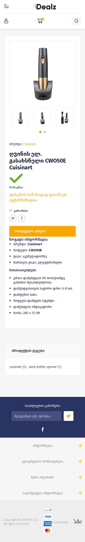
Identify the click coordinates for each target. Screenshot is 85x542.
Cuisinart (29, 144)
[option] (20, 118)
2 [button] (45, 132)
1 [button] (40, 132)
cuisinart (15, 367)
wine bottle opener (43, 367)
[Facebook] (42, 429)
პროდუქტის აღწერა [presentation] (30, 231)
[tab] (42, 231)
